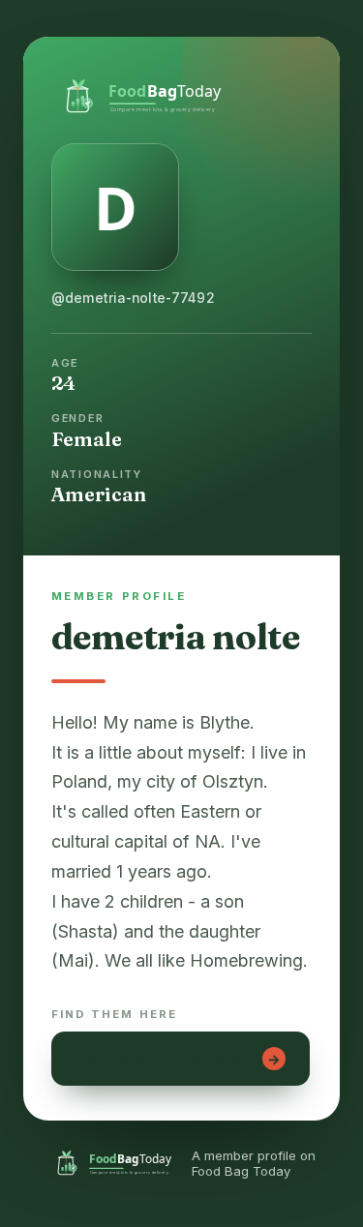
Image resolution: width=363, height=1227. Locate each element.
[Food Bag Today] (181, 94)
